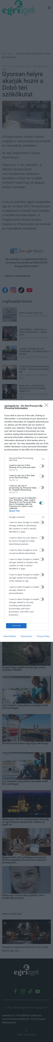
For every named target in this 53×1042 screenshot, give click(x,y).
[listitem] (26, 459)
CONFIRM (16, 625)
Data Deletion (10, 636)
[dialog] (26, 521)
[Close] (47, 406)
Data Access (26, 636)
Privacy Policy (43, 636)
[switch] (41, 466)
